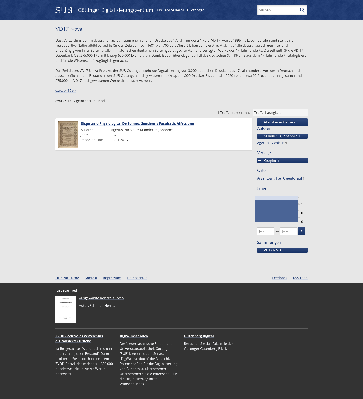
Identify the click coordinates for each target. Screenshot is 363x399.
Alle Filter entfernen (276, 122)
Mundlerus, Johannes (278, 136)
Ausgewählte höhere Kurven (101, 298)
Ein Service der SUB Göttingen (181, 10)
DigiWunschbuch (134, 336)
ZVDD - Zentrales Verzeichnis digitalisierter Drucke (79, 338)
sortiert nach (242, 112)
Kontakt (91, 278)
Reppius (268, 160)
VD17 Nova (270, 250)
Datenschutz (137, 278)
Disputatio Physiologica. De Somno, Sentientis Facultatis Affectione (137, 123)
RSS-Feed (300, 278)
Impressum (112, 278)
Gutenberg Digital (199, 336)
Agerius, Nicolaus (272, 142)
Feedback (279, 278)
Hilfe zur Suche (67, 278)
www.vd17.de (65, 90)
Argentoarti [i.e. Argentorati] (280, 178)
